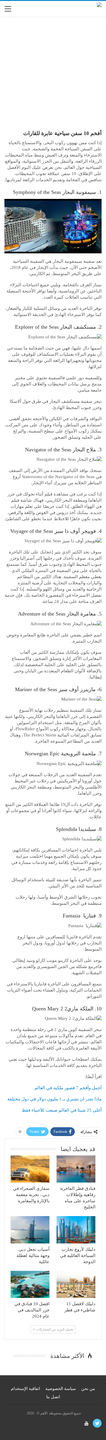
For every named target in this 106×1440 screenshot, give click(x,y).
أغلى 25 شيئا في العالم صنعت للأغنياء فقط (62, 1110)
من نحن (88, 1388)
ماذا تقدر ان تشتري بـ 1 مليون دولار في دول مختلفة (54, 1099)
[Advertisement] (53, 76)
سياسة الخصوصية (60, 1388)
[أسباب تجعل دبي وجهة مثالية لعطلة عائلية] (30, 1229)
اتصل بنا (53, 1397)
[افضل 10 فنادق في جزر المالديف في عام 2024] (30, 1284)
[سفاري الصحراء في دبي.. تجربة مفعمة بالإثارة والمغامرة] (30, 1169)
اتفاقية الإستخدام (25, 1388)
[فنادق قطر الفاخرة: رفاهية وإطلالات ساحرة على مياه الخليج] (76, 1169)
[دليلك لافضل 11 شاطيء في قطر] (76, 1284)
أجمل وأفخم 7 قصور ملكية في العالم (68, 1087)
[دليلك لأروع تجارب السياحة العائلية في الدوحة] (76, 1229)
